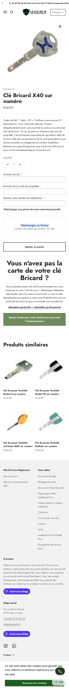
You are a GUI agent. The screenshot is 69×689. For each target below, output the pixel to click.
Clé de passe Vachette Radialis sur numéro (47, 444)
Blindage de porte (47, 482)
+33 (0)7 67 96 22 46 (14, 618)
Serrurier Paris (10, 476)
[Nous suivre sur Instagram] (5, 646)
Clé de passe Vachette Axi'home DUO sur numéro (17, 444)
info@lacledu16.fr (12, 624)
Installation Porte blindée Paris (50, 537)
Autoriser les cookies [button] (34, 683)
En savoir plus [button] (24, 674)
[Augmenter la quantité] (20, 164)
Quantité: (7, 157)
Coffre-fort (43, 512)
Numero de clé (12, 174)
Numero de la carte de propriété (22, 186)
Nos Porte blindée (47, 476)
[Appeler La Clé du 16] (60, 671)
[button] (58, 12)
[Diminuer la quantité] (8, 164)
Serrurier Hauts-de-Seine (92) (15, 483)
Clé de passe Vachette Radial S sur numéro (15, 392)
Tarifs (40, 529)
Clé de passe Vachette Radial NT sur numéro (47, 392)
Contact (41, 524)
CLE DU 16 (8, 89)
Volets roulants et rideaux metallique (50, 504)
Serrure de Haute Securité (50, 487)
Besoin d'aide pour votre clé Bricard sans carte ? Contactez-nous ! (34, 319)
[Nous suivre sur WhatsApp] (14, 646)
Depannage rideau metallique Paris (47, 495)
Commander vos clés (48, 518)
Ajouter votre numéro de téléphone (23, 198)
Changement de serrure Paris (49, 546)
